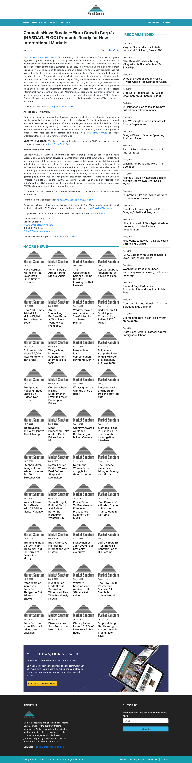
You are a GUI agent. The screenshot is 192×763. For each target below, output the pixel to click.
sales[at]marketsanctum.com (50, 746)
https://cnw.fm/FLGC (58, 144)
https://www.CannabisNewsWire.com (75, 199)
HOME (26, 22)
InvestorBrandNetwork (68, 236)
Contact (165, 759)
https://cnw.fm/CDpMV (62, 106)
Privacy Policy (137, 759)
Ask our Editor (98, 213)
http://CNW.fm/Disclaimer (99, 208)
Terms (123, 759)
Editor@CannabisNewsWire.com (39, 231)
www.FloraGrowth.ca (96, 132)
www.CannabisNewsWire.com (38, 225)
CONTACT (65, 22)
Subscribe (146, 729)
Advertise (152, 759)
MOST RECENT (40, 22)
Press (53, 22)
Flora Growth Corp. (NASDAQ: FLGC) (43, 57)
